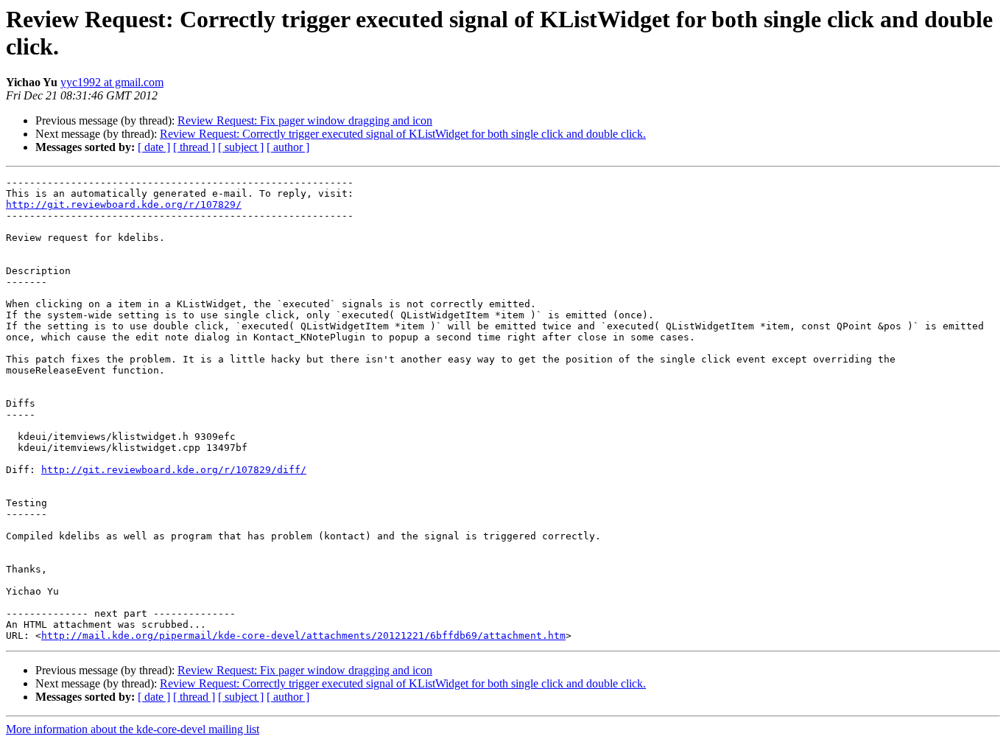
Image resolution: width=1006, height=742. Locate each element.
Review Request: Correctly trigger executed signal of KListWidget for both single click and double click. (403, 133)
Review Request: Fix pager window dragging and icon (304, 120)
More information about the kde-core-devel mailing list (132, 729)
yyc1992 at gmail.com (111, 82)
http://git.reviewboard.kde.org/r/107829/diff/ (173, 469)
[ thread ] (194, 147)
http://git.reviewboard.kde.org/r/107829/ (124, 204)
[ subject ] (241, 147)
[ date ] (154, 147)
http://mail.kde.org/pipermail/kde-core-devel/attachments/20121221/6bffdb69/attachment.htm (303, 635)
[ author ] (288, 147)
